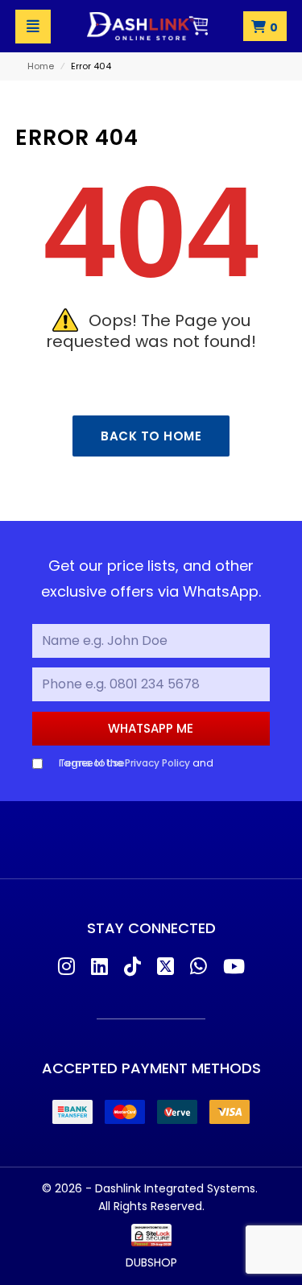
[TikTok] (132, 967)
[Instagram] (66, 967)
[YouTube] (234, 967)
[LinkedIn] (99, 967)
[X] (165, 967)
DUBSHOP (151, 1262)
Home (40, 66)
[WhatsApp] (198, 967)
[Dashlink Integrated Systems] (147, 26)
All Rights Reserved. (151, 1206)
